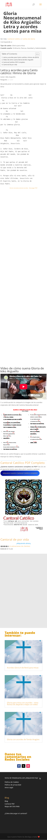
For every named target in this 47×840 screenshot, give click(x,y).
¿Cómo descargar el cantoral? (16, 813)
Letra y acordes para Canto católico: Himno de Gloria (21, 57)
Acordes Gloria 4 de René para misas (23, 667)
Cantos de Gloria (28, 39)
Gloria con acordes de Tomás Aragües (23, 739)
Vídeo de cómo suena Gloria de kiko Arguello (18, 60)
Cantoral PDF (9, 804)
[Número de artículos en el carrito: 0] (40, 779)
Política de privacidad (13, 785)
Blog (6, 801)
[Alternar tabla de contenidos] (36, 54)
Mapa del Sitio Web (12, 806)
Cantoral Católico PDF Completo (14, 62)
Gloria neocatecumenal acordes (19, 188)
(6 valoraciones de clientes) (19, 546)
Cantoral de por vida (10, 65)
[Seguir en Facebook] (19, 766)
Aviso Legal (9, 787)
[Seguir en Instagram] (28, 766)
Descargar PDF (33, 188)
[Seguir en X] (23, 766)
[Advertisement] (19, 278)
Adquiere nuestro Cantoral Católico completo (20, 473)
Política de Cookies (12, 782)
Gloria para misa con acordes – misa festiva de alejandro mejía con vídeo (22, 703)
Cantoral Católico (14, 39)
